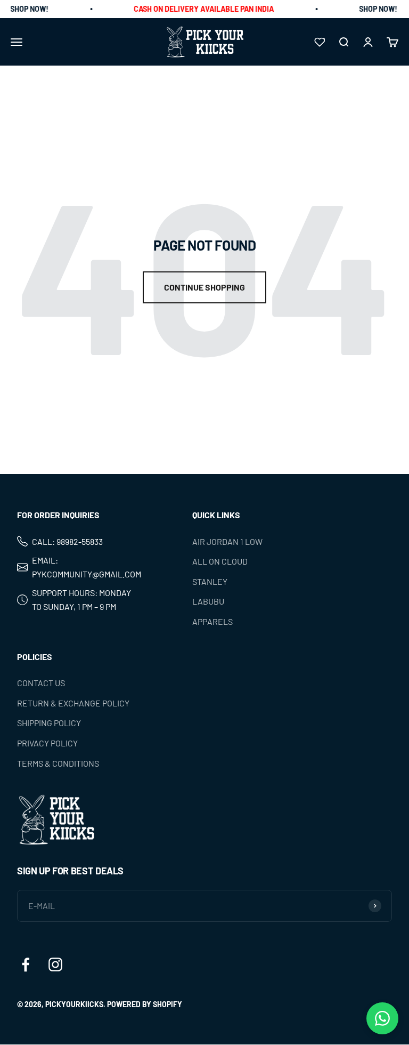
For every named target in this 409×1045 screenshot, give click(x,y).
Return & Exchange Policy (73, 703)
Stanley (209, 581)
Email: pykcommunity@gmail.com (86, 567)
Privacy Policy (47, 743)
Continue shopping (204, 287)
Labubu (208, 602)
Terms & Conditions (58, 763)
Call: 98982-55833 (67, 541)
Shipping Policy (49, 723)
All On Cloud (220, 561)
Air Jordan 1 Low (227, 541)
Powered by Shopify (144, 1004)
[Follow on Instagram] (55, 964)
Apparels (212, 621)
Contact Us (41, 683)
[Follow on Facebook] (25, 964)
